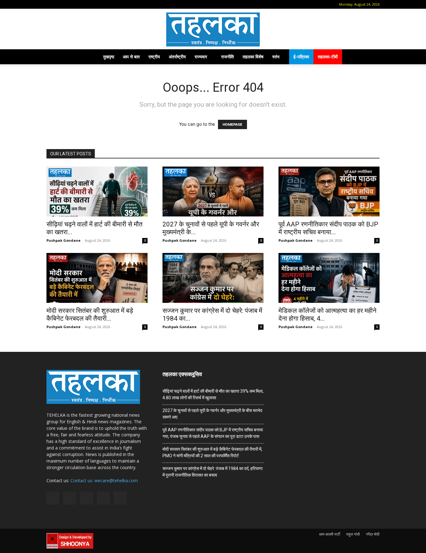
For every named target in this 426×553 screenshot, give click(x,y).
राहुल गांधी (353, 534)
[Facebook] (60, 4)
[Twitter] (91, 4)
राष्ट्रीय (154, 57)
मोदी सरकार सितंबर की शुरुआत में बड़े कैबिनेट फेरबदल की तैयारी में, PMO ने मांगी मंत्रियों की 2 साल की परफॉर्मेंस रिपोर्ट (212, 452)
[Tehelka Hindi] (213, 29)
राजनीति (227, 57)
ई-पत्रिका (301, 57)
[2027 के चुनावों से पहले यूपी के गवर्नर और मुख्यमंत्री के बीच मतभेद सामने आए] (213, 191)
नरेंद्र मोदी (373, 534)
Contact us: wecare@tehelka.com (104, 480)
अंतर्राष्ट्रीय (177, 57)
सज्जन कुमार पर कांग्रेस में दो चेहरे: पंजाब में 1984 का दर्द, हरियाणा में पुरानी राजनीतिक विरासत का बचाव (212, 472)
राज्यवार (201, 57)
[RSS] (81, 4)
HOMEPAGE (232, 124)
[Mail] (70, 4)
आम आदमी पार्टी (329, 534)
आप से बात (131, 57)
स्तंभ (275, 57)
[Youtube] (101, 4)
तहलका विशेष (253, 57)
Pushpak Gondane (63, 240)
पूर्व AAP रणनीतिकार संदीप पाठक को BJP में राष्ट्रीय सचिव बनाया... (328, 228)
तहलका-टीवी (328, 57)
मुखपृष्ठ (108, 57)
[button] (51, 4)
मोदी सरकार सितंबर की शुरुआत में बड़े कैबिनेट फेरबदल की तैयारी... (89, 314)
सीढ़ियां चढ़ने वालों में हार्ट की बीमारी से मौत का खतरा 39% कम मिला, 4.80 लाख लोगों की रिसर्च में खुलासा (213, 394)
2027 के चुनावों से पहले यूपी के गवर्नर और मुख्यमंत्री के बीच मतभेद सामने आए (212, 414)
